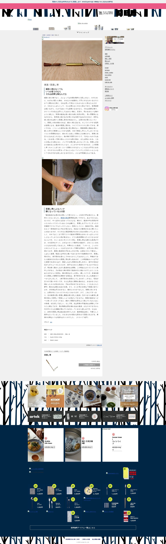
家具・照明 (108, 58)
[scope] (44, 13)
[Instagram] (107, 109)
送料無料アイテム (110, 49)
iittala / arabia (109, 72)
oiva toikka (108, 75)
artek (106, 77)
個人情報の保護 (96, 539)
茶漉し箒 (99, 345)
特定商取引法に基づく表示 (73, 539)
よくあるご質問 (109, 98)
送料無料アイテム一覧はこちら (83, 527)
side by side (108, 82)
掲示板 (107, 91)
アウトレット (109, 47)
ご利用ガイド (109, 95)
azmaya (107, 70)
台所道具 (107, 56)
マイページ (108, 100)
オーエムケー (109, 86)
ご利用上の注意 (86, 539)
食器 (106, 54)
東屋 (51, 322)
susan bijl (108, 80)
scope (106, 67)
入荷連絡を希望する (89, 365)
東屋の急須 (65, 218)
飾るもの (107, 61)
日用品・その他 (109, 63)
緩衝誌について (109, 89)
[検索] (106, 103)
